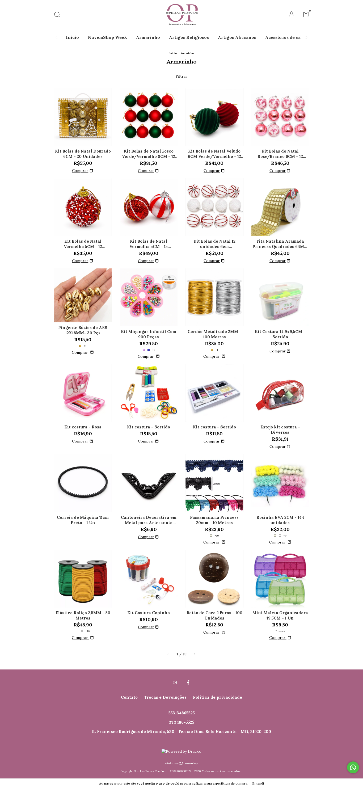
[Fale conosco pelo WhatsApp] (353, 767)
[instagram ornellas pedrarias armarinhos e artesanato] (175, 682)
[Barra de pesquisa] (59, 15)
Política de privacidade (217, 697)
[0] (304, 15)
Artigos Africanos (237, 37)
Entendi (258, 783)
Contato (129, 697)
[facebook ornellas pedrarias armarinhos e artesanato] (188, 682)
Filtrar (181, 76)
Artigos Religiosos (189, 37)
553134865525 (181, 712)
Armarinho (148, 37)
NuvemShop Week (107, 37)
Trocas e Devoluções (165, 697)
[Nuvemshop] (181, 763)
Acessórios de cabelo (287, 37)
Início (72, 37)
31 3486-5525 (181, 722)
